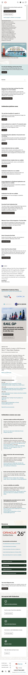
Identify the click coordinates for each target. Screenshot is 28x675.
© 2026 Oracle (4, 663)
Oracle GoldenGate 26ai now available (10, 148)
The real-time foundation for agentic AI (11, 113)
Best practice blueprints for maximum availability (12, 554)
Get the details (4, 588)
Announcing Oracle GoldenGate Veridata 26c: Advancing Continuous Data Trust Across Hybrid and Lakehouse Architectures (14, 464)
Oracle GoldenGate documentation (9, 546)
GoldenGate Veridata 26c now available (10, 170)
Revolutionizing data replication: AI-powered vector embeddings (13, 135)
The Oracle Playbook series (8, 582)
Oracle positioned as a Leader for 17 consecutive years (14, 124)
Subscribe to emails (5, 667)
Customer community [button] (7, 561)
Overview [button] (3, 79)
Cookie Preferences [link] (5, 665)
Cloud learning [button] (6, 565)
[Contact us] (25, 2)
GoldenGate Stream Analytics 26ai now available (13, 160)
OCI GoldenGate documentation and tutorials (11, 543)
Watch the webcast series (6, 227)
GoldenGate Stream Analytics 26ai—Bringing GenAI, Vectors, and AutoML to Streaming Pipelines (15, 478)
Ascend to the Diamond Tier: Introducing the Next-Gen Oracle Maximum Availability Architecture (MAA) (15, 493)
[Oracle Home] (5, 2)
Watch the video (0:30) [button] (8, 337)
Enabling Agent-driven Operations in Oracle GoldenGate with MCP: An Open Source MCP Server (13, 384)
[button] (2, 2)
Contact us (7, 653)
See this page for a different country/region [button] (12, 17)
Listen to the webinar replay (7, 98)
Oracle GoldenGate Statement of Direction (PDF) (12, 552)
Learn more (4, 119)
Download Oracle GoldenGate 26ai (9, 204)
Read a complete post (6, 372)
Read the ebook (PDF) (6, 241)
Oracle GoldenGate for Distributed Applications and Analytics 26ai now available (13, 182)
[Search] (18, 2)
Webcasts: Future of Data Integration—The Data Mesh (14, 220)
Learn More (4, 72)
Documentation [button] (6, 527)
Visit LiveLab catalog (8, 633)
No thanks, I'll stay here (8, 14)
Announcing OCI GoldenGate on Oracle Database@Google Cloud (10, 403)
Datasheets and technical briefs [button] (9, 573)
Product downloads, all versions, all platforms (11, 549)
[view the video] (14, 50)
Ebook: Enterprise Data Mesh (8, 235)
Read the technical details (8, 334)
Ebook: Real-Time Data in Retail (9, 249)
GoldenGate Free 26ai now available (10, 193)
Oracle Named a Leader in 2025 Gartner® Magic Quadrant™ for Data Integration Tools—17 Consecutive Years (14, 447)
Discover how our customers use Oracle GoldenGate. (12, 291)
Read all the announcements (8, 407)
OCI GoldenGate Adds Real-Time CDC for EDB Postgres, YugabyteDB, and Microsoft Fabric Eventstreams (14, 389)
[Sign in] (23, 2)
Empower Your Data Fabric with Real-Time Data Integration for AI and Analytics (12, 89)
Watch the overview (8, 613)
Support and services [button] (7, 569)
